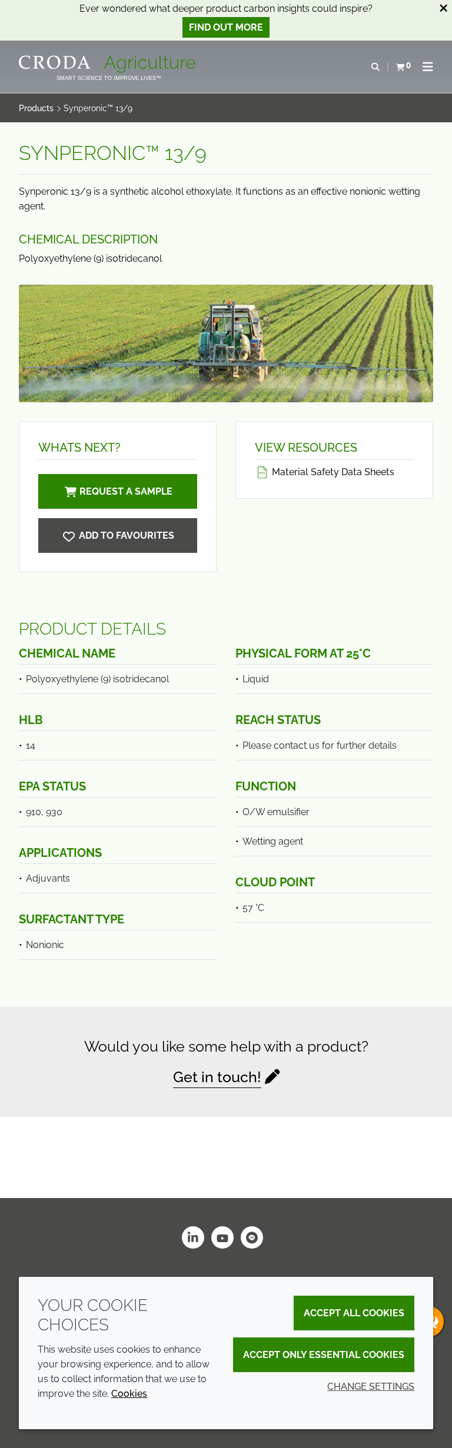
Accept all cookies (354, 1313)
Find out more (226, 27)
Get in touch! (217, 1077)
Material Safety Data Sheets (332, 472)
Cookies (129, 1393)
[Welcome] (108, 64)
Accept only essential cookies (323, 1354)
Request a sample (125, 491)
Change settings (370, 1386)
